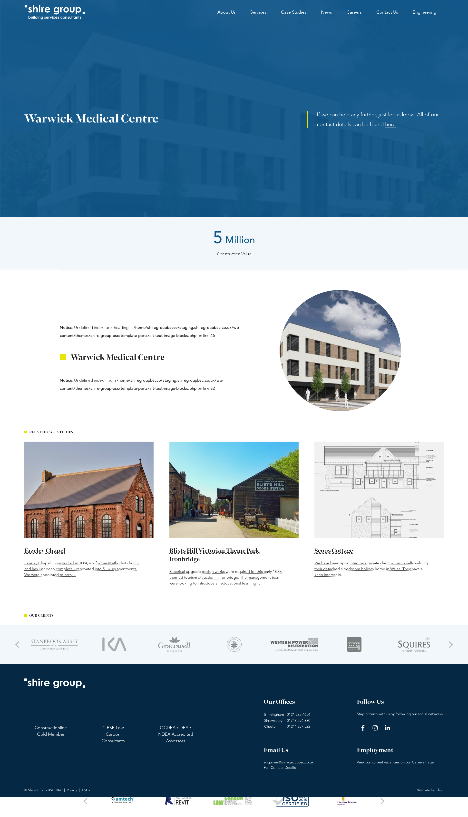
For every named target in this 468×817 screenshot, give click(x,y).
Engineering (424, 12)
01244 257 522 (298, 726)
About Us (226, 12)
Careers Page (423, 762)
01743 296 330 (298, 720)
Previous (18, 644)
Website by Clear (430, 790)
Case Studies (293, 12)
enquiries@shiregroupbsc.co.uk (288, 762)
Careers (354, 12)
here (390, 124)
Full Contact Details (280, 767)
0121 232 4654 (298, 714)
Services (258, 12)
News (326, 12)
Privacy (72, 790)
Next (450, 644)
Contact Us (387, 12)
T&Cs (86, 790)
